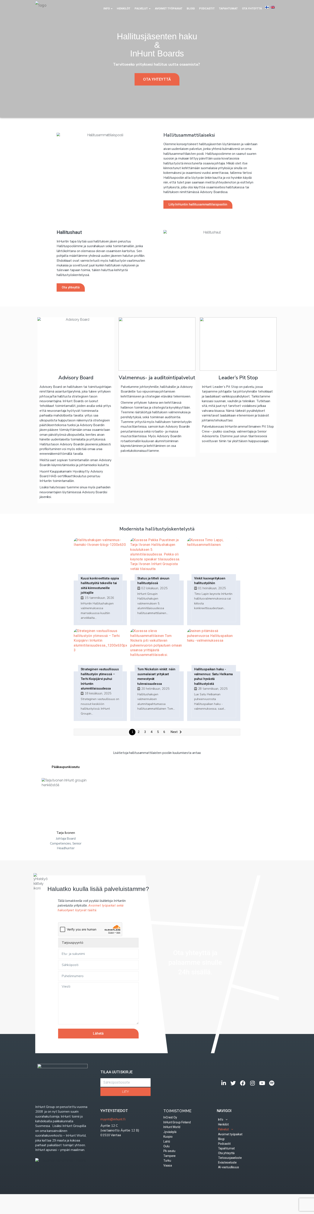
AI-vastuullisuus (228, 1167)
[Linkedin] (224, 1083)
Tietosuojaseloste (230, 1157)
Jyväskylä (169, 1132)
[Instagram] (252, 1083)
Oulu (166, 1146)
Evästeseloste (227, 1162)
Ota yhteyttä (252, 8)
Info (106, 8)
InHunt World (171, 1127)
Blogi (191, 8)
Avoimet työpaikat (168, 8)
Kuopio (167, 1136)
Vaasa (167, 1165)
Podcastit (207, 8)
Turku (167, 1160)
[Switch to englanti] (273, 7)
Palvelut (141, 8)
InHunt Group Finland (177, 1122)
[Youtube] (262, 1083)
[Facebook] (243, 1083)
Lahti (166, 1141)
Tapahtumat (228, 8)
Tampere (169, 1156)
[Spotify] (272, 1083)
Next (174, 732)
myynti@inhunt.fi (112, 1119)
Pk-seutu (169, 1151)
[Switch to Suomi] (267, 7)
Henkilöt (123, 8)
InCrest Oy (170, 1117)
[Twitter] (233, 1083)
